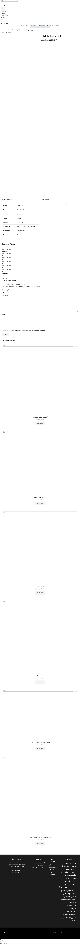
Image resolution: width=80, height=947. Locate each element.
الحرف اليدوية (30, 30)
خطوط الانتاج (53, 869)
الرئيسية (53, 874)
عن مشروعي (52, 872)
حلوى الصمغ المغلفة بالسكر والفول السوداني (40, 837)
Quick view (42, 427)
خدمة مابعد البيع (53, 865)
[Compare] (38, 427)
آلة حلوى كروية (40, 586)
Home (4, 30)
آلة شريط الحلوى (40, 676)
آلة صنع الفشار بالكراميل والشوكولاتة (40, 742)
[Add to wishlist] (74, 347)
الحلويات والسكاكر (22, 30)
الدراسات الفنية (53, 867)
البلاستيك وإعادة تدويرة (39, 863)
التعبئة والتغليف (39, 865)
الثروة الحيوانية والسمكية (38, 867)
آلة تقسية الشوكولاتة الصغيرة (40, 417)
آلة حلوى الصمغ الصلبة (40, 497)
